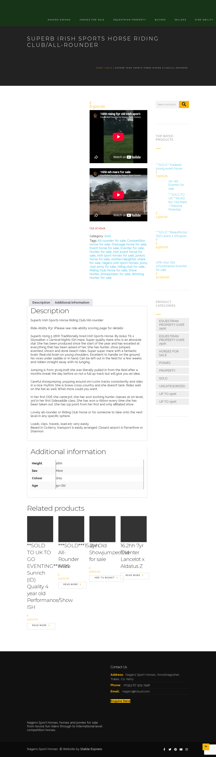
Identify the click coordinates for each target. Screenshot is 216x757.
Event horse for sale (104, 248)
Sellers (180, 20)
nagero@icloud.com (136, 691)
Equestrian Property (129, 20)
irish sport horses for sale (115, 255)
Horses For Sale (92, 20)
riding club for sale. (131, 266)
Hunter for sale (101, 252)
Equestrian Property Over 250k (171, 324)
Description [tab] (41, 302)
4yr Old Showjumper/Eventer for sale (114, 552)
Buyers (160, 20)
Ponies (164, 363)
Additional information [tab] (72, 302)
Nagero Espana (59, 20)
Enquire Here (120, 701)
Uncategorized (172, 386)
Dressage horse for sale (129, 244)
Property (167, 370)
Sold (107, 236)
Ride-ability (204, 20)
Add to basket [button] (104, 577)
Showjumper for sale (115, 274)
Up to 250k (168, 394)
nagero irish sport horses (120, 263)
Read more (39, 625)
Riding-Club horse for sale (108, 270)
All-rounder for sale (112, 240)
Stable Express (91, 749)
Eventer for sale (132, 248)
